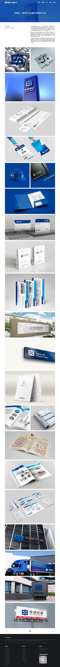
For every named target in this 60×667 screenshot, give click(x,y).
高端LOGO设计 (24, 658)
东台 (22, 642)
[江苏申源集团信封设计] (30, 227)
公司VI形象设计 (24, 652)
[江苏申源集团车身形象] (30, 563)
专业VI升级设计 (24, 661)
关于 (47, 2)
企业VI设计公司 (24, 651)
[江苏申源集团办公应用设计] (42, 175)
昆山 (35, 642)
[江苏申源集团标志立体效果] (42, 59)
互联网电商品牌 (7, 652)
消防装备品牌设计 (7, 655)
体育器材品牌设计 (7, 661)
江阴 (32, 642)
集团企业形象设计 (7, 648)
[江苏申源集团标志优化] (17, 59)
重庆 (45, 642)
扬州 (30, 642)
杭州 (9, 642)
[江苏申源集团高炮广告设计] (30, 615)
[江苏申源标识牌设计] (30, 354)
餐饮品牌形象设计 (7, 651)
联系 (54, 2)
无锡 (39, 642)
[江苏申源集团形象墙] (30, 325)
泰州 (13, 642)
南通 (43, 642)
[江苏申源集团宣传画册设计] (30, 388)
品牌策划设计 (24, 655)
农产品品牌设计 (7, 662)
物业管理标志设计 (7, 664)
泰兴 (19, 642)
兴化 (21, 642)
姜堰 (15, 642)
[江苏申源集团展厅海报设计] (30, 292)
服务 (50, 2)
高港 (17, 642)
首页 (39, 2)
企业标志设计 (24, 648)
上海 (8, 642)
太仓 (33, 642)
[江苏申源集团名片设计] (30, 119)
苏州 (11, 642)
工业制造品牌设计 (7, 654)
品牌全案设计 (24, 654)
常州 (41, 642)
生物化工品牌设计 (7, 657)
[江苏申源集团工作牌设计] (30, 149)
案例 (43, 2)
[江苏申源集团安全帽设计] (17, 175)
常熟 (37, 642)
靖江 (26, 642)
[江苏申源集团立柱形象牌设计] (30, 87)
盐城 (24, 642)
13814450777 (43, 654)
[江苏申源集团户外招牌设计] (30, 537)
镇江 (28, 642)
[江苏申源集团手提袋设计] (30, 257)
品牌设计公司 (24, 657)
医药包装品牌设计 (7, 658)
